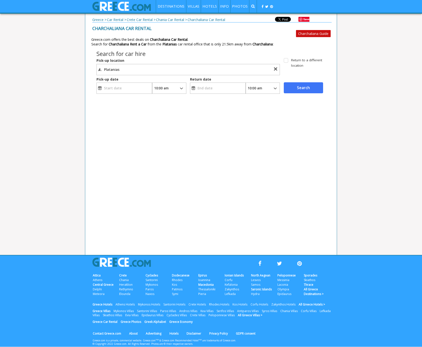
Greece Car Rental (105, 322)
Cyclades (152, 275)
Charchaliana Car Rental (122, 28)
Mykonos (152, 285)
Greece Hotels (102, 304)
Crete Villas (197, 315)
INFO (224, 6)
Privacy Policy (218, 333)
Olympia (283, 289)
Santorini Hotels (174, 304)
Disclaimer (194, 333)
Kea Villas (206, 311)
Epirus (202, 275)
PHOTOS (240, 6)
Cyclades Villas (177, 315)
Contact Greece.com (107, 333)
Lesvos (256, 280)
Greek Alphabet (155, 322)
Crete (123, 275)
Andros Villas (188, 311)
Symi (175, 294)
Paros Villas (168, 311)
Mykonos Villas (124, 311)
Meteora (99, 294)
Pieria (202, 294)
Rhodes (177, 280)
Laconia (282, 285)
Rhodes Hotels (219, 304)
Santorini (152, 280)
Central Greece (103, 285)
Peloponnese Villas (222, 315)
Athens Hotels (125, 304)
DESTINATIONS (171, 6)
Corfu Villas (308, 311)
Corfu (228, 280)
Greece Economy (181, 322)
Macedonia (206, 285)
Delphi (97, 289)
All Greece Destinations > (314, 291)
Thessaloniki (206, 289)
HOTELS (209, 6)
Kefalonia (231, 285)
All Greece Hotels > (312, 304)
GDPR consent (245, 333)
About (133, 333)
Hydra (255, 294)
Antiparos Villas (248, 311)
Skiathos (309, 280)
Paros (150, 289)
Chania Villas (289, 311)
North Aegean (260, 275)
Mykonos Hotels (149, 304)
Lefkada (230, 294)
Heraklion (126, 285)
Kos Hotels (239, 304)
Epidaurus (284, 294)
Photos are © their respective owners (171, 344)
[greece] (121, 9)
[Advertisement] (358, 100)
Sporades (310, 275)
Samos (255, 285)
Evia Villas (131, 315)
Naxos (150, 294)
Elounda (124, 294)
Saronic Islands (261, 289)
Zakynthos (232, 289)
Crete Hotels (197, 304)
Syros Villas (269, 311)
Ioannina (204, 280)
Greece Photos (131, 322)
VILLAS (193, 6)
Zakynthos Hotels (283, 304)
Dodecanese (181, 275)
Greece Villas (101, 311)
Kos (174, 285)
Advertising (153, 333)
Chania (124, 280)
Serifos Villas (225, 311)
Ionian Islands (234, 275)
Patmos (177, 289)
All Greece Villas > (250, 315)
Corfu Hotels (259, 304)
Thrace (308, 285)
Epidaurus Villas (152, 315)
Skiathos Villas (112, 315)
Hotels (174, 333)
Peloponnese (286, 275)
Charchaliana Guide (313, 33)
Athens (97, 280)
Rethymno (126, 289)
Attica (97, 275)
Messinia (283, 280)
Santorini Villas (147, 311)
